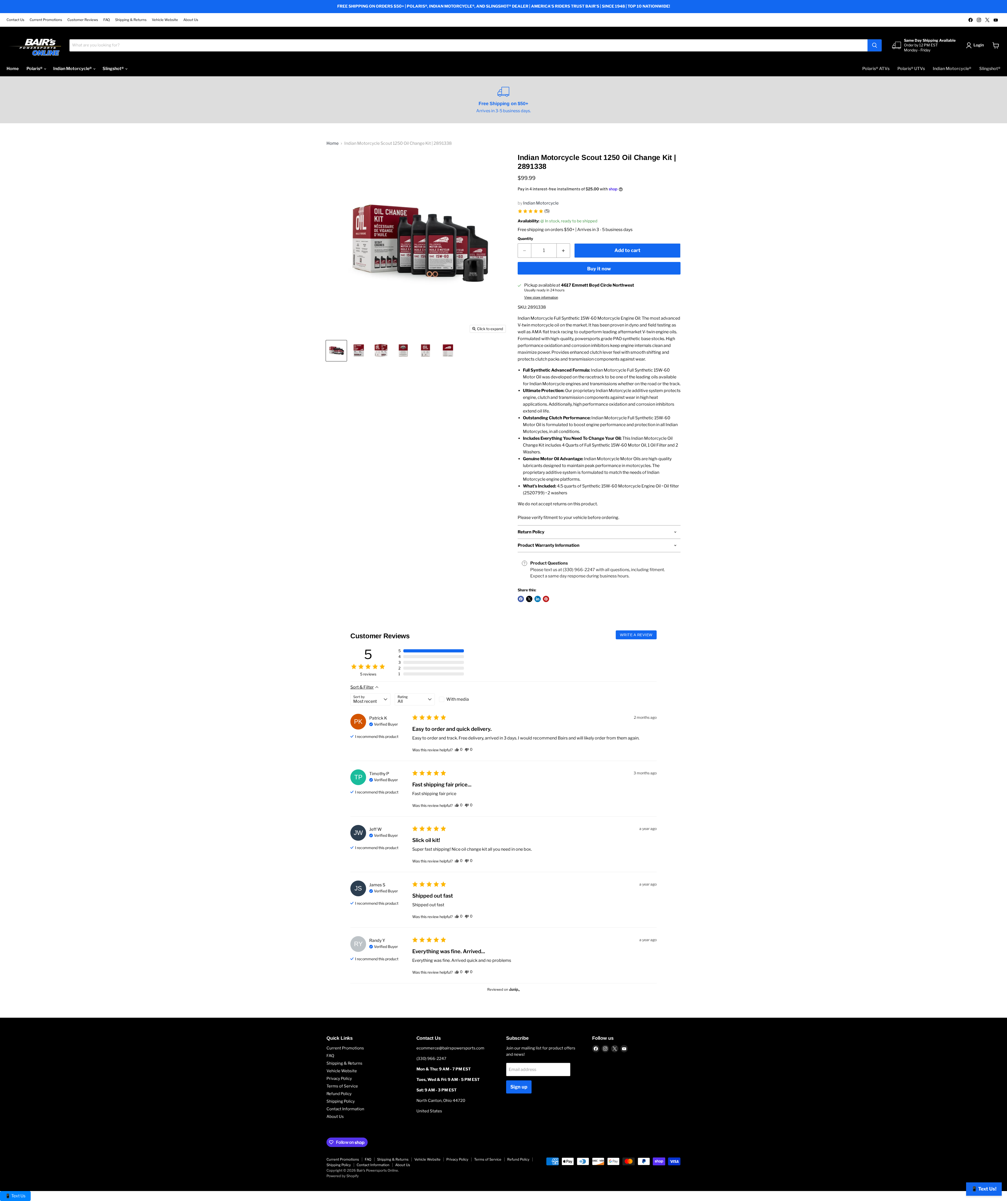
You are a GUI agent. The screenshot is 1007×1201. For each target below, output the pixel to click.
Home (13, 68)
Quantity (525, 239)
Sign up (518, 1087)
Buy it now (599, 268)
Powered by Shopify (342, 1176)
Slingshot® (114, 68)
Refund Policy (339, 1093)
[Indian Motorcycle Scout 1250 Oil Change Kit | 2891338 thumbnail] (336, 350)
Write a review (636, 635)
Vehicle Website (165, 20)
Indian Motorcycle (541, 203)
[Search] (874, 45)
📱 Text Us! (984, 1189)
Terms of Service (342, 1086)
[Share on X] (529, 599)
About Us (190, 20)
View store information (541, 297)
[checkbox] (459, 699)
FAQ (106, 20)
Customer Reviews (82, 20)
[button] (533, 211)
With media (457, 699)
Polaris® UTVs (911, 68)
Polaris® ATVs (876, 68)
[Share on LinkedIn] (537, 599)
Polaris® (34, 68)
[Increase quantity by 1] (563, 250)
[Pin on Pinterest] (546, 599)
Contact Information (345, 1109)
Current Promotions (46, 20)
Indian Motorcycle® (73, 68)
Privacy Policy (339, 1078)
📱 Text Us (15, 1195)
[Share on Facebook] (521, 599)
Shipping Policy (340, 1101)
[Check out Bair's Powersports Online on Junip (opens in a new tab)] (514, 989)
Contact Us (15, 20)
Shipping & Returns (131, 20)
